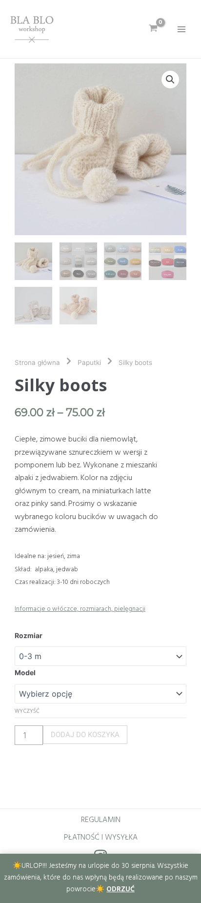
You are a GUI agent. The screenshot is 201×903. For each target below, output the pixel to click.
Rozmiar (28, 635)
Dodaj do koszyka (85, 734)
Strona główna (37, 362)
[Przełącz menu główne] (181, 29)
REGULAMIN (101, 820)
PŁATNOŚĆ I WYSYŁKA (101, 837)
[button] (170, 79)
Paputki (89, 362)
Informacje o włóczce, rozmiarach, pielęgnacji (80, 609)
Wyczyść (27, 710)
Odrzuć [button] (120, 889)
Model (25, 672)
